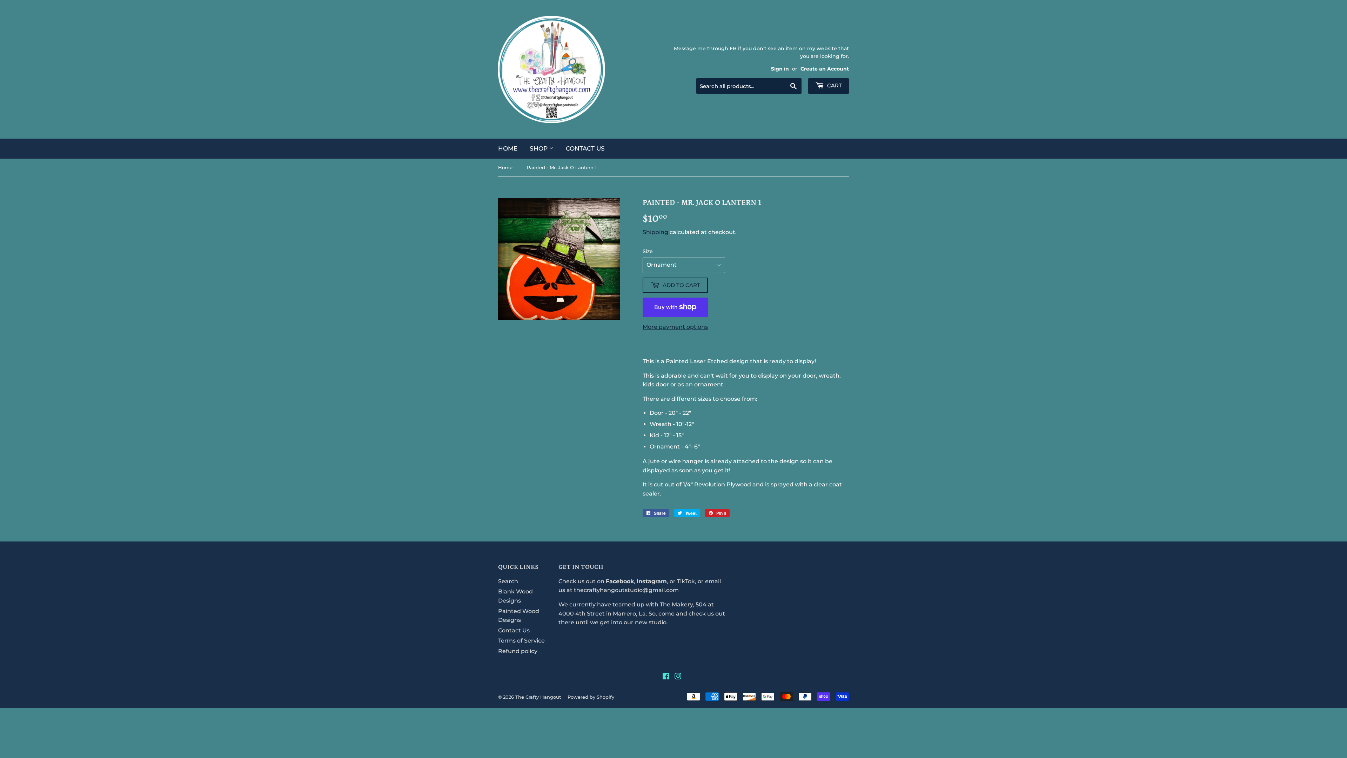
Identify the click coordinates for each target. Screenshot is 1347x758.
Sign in (780, 69)
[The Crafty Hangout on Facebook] (666, 677)
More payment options (675, 327)
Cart (834, 85)
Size (648, 251)
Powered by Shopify (591, 697)
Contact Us (585, 148)
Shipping (655, 232)
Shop (539, 148)
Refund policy (517, 651)
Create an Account (824, 69)
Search (508, 581)
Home (507, 148)
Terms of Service (521, 640)
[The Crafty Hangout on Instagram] (678, 677)
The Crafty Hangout (538, 697)
